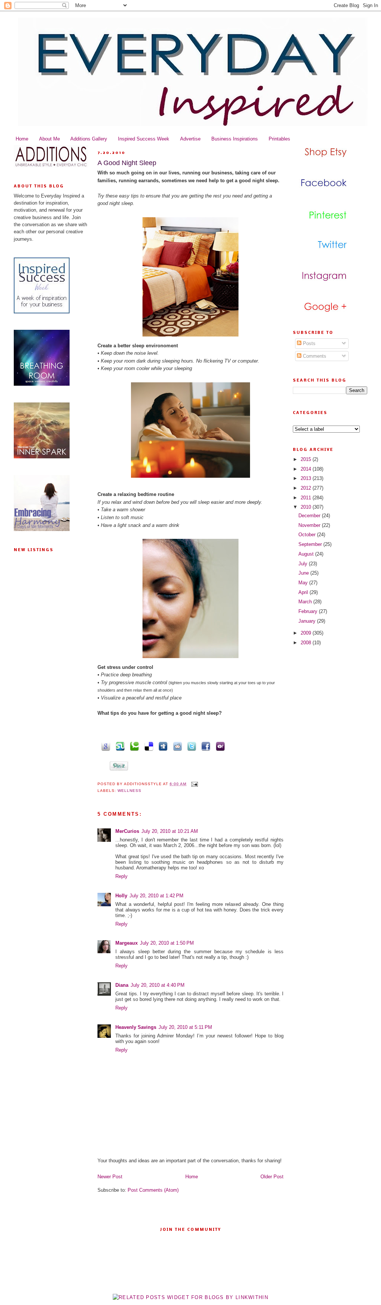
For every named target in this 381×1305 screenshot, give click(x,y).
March (305, 601)
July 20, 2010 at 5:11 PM (185, 1027)
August (306, 554)
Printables (279, 139)
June (304, 573)
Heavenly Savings (135, 1027)
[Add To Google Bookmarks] (104, 746)
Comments (313, 356)
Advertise (190, 139)
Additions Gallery (88, 139)
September (310, 544)
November (310, 525)
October (307, 534)
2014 (307, 469)
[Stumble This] (119, 746)
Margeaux (126, 943)
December (310, 515)
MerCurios (127, 831)
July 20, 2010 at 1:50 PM (167, 943)
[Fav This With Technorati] (133, 746)
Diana (121, 985)
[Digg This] (162, 746)
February (308, 611)
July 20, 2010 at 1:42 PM (156, 895)
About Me (49, 139)
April (304, 592)
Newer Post (109, 1176)
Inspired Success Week (143, 139)
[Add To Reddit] (176, 746)
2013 (307, 478)
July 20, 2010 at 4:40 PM (158, 985)
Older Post (272, 1176)
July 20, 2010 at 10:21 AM (169, 831)
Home (22, 139)
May (303, 582)
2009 (307, 633)
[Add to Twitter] (190, 746)
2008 (307, 642)
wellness (129, 791)
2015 (307, 459)
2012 (307, 488)
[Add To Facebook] (205, 746)
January (307, 621)
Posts (308, 343)
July (303, 563)
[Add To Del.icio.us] (147, 746)
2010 (307, 507)
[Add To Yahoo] (219, 746)
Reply (121, 876)
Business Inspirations (234, 139)
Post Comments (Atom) (153, 1190)
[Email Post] (193, 784)
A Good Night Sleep (126, 163)
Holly (121, 895)
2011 (307, 497)
